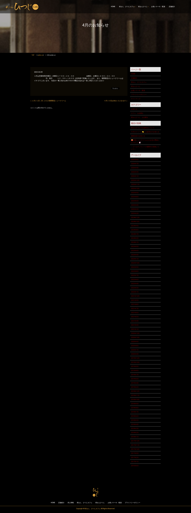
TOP (33, 55)
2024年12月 (135, 217)
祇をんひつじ (142, 7)
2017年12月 (135, 441)
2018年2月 (135, 432)
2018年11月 (135, 395)
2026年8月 (135, 159)
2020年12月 (135, 333)
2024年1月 (135, 242)
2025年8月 (135, 197)
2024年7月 (135, 234)
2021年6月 (135, 312)
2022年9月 (135, 267)
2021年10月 (135, 296)
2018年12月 (135, 391)
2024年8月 (135, 230)
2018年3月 (135, 428)
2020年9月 (135, 341)
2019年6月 (135, 379)
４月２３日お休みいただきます (115, 101)
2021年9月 (135, 300)
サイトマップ (135, 99)
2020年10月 (135, 337)
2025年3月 (135, 209)
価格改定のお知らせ (138, 136)
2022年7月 (135, 275)
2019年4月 (135, 383)
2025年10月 (135, 188)
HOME (113, 7)
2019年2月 (135, 387)
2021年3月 (135, 325)
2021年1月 (135, 329)
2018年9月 (135, 404)
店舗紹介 (172, 7)
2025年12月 (135, 180)
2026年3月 (135, 172)
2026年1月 (135, 176)
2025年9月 (135, 193)
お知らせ (40, 55)
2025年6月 (135, 201)
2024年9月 (135, 226)
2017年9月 (135, 453)
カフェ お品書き (137, 113)
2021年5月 (135, 317)
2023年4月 (135, 255)
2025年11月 (135, 184)
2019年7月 (135, 375)
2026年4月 (135, 168)
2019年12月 (135, 358)
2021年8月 (135, 304)
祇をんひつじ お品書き (139, 117)
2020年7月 (135, 350)
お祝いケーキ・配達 (158, 7)
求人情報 (71, 502)
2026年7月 (135, 164)
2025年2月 (135, 213)
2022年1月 (135, 292)
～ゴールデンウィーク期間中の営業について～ (145, 148)
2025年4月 (135, 205)
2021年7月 (135, 308)
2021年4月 (135, 321)
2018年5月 (135, 420)
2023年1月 (135, 259)
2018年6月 (135, 416)
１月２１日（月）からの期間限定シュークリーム (49, 101)
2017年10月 (135, 449)
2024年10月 (135, 221)
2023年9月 (135, 246)
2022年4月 (135, 283)
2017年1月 (135, 461)
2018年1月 (135, 437)
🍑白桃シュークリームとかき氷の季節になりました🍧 (145, 141)
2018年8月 (135, 408)
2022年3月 (135, 288)
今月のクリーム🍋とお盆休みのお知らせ (145, 132)
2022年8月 (135, 271)
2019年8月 (135, 370)
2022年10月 (135, 263)
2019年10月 (135, 362)
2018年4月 (135, 424)
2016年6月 (135, 466)
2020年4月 (135, 354)
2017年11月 (135, 445)
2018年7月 (135, 412)
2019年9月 (135, 366)
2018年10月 (135, 399)
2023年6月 (135, 250)
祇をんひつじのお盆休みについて (142, 128)
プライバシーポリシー (139, 94)
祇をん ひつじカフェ (127, 7)
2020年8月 (135, 346)
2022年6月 (135, 279)
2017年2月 (135, 457)
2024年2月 (135, 238)
